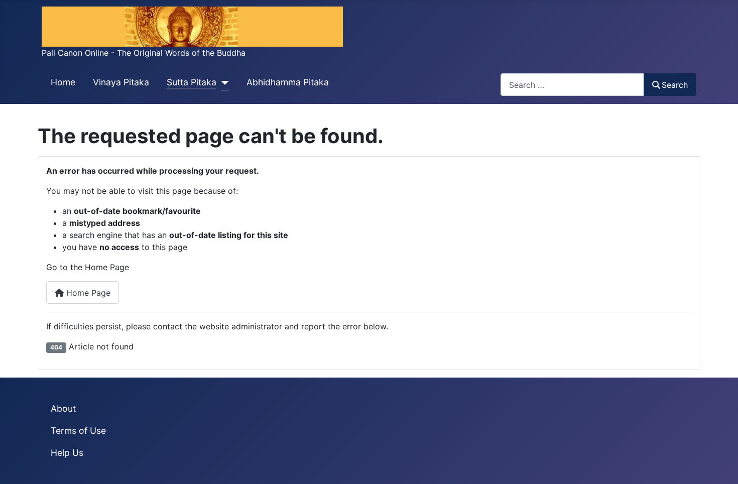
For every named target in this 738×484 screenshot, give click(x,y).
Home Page (87, 293)
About (63, 408)
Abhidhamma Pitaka (288, 82)
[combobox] (572, 84)
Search (675, 85)
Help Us (67, 452)
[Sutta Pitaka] (222, 83)
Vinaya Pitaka (121, 82)
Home (63, 82)
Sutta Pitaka (191, 82)
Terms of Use (78, 430)
